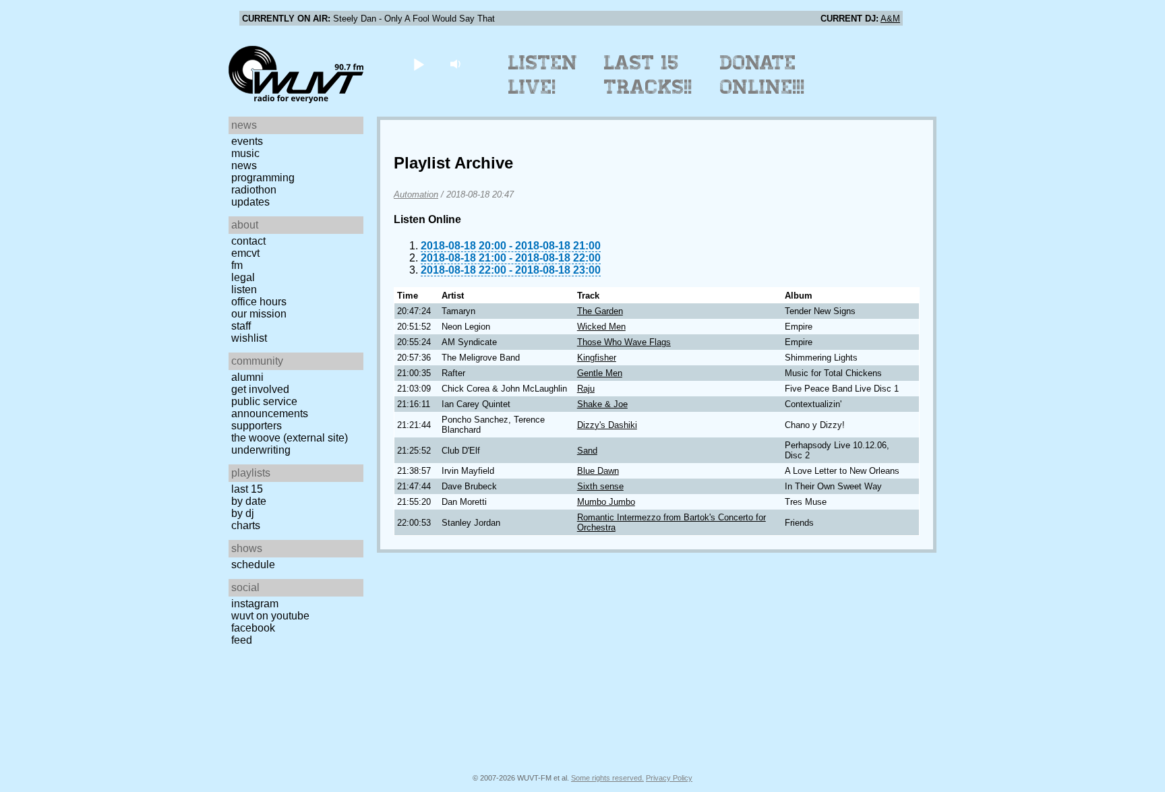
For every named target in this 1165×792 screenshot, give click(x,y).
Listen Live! (543, 75)
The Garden (600, 311)
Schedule (253, 564)
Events (247, 141)
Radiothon (253, 189)
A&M (890, 18)
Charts (245, 525)
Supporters (256, 425)
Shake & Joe (602, 404)
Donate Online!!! (762, 75)
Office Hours (259, 301)
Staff (241, 326)
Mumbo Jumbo (606, 502)
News (244, 165)
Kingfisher (596, 358)
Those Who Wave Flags (624, 342)
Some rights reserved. (607, 778)
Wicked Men (601, 327)
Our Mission (259, 313)
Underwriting (261, 450)
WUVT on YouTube (270, 615)
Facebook (253, 628)
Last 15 (247, 489)
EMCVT (245, 253)
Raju (586, 389)
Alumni (247, 377)
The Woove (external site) (289, 438)
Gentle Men (599, 373)
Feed (241, 640)
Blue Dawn (598, 471)
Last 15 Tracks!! (648, 75)
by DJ (242, 513)
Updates (250, 202)
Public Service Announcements (269, 407)
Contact (248, 241)
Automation (416, 194)
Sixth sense (600, 486)
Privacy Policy (669, 778)
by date (248, 501)
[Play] (418, 64)
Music (245, 153)
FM (237, 265)
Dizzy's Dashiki (607, 425)
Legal (243, 277)
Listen (244, 289)
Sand (587, 451)
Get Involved (260, 389)
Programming (263, 177)
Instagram (254, 603)
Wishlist (249, 338)
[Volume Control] (457, 64)
